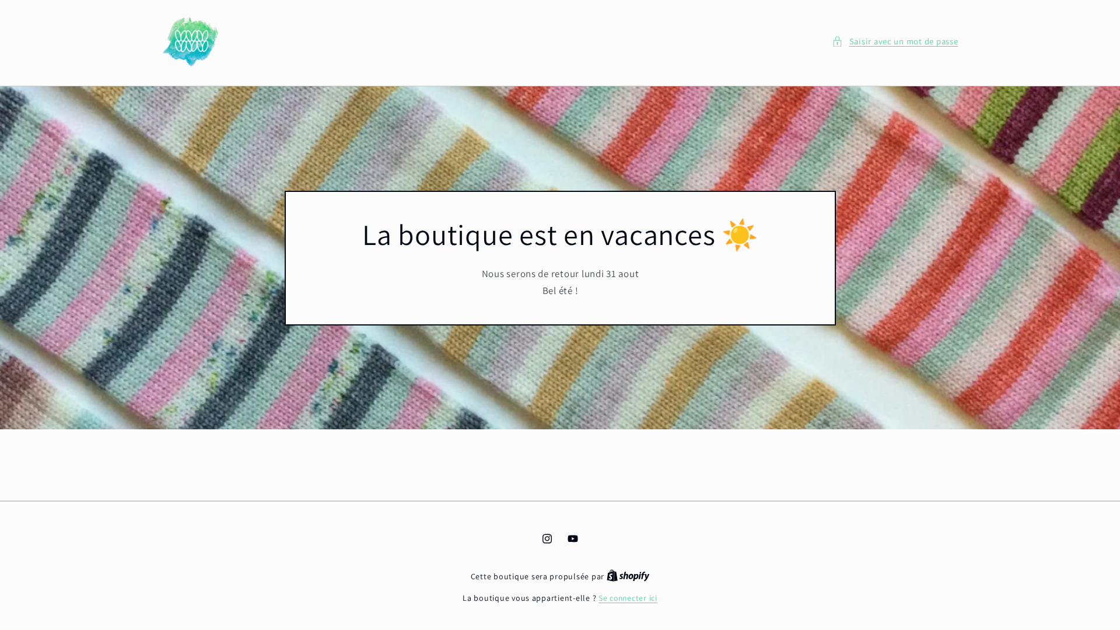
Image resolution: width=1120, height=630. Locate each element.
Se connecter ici (627, 598)
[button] (895, 41)
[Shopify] (628, 576)
